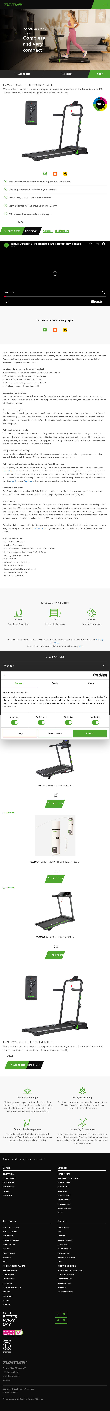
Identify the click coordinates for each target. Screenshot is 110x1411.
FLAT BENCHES (63, 1187)
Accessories (9, 1221)
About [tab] (91, 683)
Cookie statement (26, 1399)
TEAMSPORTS (7, 1296)
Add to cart (23, 74)
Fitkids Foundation (38, 528)
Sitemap (39, 1399)
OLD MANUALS (63, 1244)
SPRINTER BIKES (8, 1187)
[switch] (41, 722)
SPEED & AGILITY (9, 1244)
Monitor (9, 666)
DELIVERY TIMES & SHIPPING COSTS (70, 1270)
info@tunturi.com (11, 1376)
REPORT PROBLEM (64, 1249)
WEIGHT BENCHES (64, 1208)
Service (62, 1221)
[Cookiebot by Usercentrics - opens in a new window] (95, 675)
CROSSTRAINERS (9, 1183)
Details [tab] (55, 683)
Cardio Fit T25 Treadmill (55, 937)
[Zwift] (55, 174)
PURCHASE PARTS (64, 1253)
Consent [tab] (19, 683)
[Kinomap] (65, 174)
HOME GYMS (62, 1191)
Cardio (6, 1168)
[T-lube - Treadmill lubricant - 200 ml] (55, 834)
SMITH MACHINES (64, 1195)
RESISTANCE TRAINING (11, 1240)
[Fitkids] (100, 104)
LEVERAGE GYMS (64, 1183)
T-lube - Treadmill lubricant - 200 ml (55, 862)
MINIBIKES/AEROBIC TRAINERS (14, 1266)
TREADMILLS (7, 1195)
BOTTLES (6, 1300)
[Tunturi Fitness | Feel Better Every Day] (14, 3)
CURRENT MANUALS (65, 1240)
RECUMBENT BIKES (9, 1178)
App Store (14, 481)
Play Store (28, 481)
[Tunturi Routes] (45, 174)
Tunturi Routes (9, 471)
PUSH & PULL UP (8, 1279)
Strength (62, 1168)
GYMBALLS (7, 1257)
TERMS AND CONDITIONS (67, 1266)
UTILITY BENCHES (64, 1204)
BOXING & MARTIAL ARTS (12, 1287)
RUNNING (6, 1292)
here (81, 646)
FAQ (59, 1232)
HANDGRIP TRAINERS (10, 1270)
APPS (59, 1262)
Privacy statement (10, 1399)
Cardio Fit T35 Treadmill (55, 785)
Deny (20, 733)
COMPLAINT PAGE (64, 1283)
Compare (48, 231)
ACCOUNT (61, 1236)
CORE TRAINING (8, 1275)
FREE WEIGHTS (8, 1236)
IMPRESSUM (62, 1287)
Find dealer (66, 74)
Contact (6, 1380)
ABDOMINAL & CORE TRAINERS (69, 1178)
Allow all (90, 733)
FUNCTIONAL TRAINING (11, 1227)
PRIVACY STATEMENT (65, 1292)
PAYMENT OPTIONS (65, 1279)
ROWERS (6, 1191)
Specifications (62, 231)
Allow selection (55, 733)
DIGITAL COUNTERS (10, 1232)
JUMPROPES (7, 1283)
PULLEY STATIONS (64, 1200)
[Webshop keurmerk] (55, 1333)
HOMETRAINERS (8, 1174)
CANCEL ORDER (63, 1227)
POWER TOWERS (64, 1174)
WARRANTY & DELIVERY (66, 1257)
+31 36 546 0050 (11, 1372)
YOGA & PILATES (9, 1253)
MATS (5, 1262)
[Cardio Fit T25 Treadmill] (55, 909)
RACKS (60, 1213)
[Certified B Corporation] (55, 1346)
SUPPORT (6, 1249)
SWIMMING (7, 1305)
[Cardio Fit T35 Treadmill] (55, 757)
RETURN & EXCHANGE (66, 1275)
